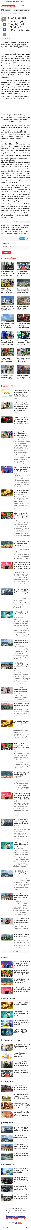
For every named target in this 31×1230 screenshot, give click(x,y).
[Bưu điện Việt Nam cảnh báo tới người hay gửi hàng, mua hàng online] (7, 690)
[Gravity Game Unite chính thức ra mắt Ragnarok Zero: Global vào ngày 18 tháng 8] (7, 990)
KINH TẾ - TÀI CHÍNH (18, 494)
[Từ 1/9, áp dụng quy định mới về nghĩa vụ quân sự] (7, 706)
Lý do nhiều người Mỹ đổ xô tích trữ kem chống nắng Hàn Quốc (21, 1139)
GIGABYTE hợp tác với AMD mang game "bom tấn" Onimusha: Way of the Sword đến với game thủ (21, 421)
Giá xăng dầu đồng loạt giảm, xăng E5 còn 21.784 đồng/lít (7, 342)
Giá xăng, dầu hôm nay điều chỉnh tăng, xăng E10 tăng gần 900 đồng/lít (21, 1047)
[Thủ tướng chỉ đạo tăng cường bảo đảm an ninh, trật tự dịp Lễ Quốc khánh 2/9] (7, 515)
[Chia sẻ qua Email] (4, 34)
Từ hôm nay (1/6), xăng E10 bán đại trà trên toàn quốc (23, 342)
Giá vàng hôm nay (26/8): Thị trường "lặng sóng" (21, 491)
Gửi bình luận (6, 252)
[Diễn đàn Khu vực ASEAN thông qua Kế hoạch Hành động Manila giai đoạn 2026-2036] (7, 1066)
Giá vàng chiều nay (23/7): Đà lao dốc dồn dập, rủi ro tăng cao (21, 1026)
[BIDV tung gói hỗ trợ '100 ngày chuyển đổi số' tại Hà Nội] (7, 614)
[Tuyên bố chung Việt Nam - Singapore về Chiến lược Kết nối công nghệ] (7, 469)
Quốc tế (15, 398)
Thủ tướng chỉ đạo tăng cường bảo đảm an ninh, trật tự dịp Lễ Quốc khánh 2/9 (21, 516)
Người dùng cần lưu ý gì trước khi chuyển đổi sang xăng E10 (23, 360)
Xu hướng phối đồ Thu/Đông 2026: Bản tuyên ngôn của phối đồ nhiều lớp (7, 273)
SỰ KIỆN (15, 473)
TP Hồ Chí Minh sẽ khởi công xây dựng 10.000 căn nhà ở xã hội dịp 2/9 (20, 591)
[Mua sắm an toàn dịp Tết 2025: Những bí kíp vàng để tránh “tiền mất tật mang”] (7, 1089)
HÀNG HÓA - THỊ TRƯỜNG (19, 1119)
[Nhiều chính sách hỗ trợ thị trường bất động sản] (7, 642)
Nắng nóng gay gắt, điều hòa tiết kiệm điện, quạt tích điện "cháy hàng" (7, 377)
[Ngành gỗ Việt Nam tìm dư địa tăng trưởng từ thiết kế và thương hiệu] (7, 434)
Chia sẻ (23, 238)
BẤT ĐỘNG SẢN (17, 595)
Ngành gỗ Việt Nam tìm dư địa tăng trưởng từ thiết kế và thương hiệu (20, 433)
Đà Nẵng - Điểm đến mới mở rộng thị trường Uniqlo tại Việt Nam (23, 308)
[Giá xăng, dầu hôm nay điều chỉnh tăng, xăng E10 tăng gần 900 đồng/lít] (7, 1048)
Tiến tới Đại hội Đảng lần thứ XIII (21, 10)
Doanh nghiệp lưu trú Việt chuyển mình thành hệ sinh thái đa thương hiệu (23, 377)
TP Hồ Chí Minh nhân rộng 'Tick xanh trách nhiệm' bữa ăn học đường (7, 290)
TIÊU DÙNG (16, 1051)
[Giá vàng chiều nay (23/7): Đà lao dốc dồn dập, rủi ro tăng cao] (7, 1027)
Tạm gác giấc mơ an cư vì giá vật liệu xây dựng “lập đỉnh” (7, 308)
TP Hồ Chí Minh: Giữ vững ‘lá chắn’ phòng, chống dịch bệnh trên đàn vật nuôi (23, 325)
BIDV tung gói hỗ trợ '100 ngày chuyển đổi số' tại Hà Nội (21, 614)
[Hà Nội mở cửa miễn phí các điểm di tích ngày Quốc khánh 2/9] (7, 544)
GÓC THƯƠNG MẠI (17, 693)
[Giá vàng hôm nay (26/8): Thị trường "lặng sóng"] (7, 492)
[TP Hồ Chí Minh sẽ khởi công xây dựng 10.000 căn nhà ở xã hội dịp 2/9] (7, 591)
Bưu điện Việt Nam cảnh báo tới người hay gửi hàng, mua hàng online (21, 689)
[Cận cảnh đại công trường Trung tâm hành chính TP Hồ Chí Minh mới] (7, 665)
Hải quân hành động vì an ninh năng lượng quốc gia (7, 325)
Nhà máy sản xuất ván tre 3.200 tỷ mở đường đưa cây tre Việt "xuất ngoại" (23, 290)
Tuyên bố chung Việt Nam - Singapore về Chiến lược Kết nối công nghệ (21, 469)
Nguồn (20, 222)
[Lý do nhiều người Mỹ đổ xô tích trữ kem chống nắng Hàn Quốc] (7, 1140)
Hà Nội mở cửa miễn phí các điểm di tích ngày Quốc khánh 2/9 (21, 543)
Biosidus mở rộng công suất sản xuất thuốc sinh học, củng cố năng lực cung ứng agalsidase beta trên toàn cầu (21, 406)
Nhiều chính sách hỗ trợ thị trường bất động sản (21, 872)
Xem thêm (15, 1169)
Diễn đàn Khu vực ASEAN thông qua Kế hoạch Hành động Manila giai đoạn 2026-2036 (21, 1066)
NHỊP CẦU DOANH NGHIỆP (19, 437)
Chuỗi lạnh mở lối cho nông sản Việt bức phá (22, 273)
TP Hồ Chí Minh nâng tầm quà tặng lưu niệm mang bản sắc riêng (7, 360)
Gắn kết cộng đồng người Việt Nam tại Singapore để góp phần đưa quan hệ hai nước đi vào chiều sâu (21, 1207)
